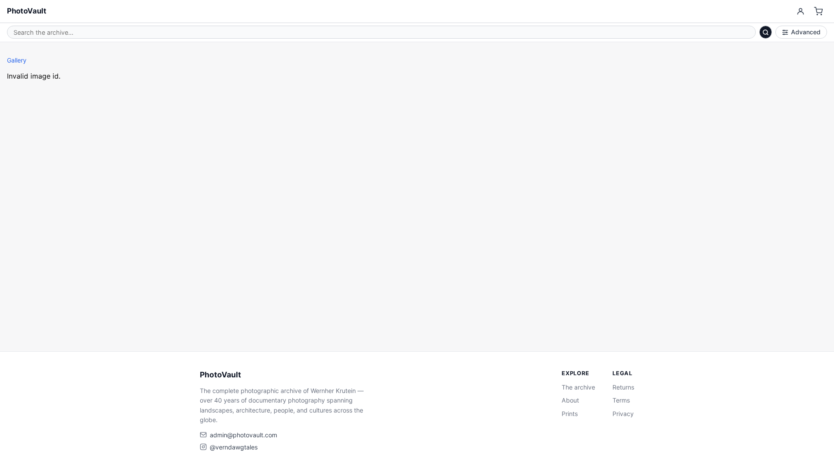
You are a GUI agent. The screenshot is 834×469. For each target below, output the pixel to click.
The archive (578, 387)
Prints (570, 413)
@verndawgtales (234, 447)
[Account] (800, 11)
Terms (621, 400)
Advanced (806, 32)
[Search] (765, 32)
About (570, 400)
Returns (623, 387)
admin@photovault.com (243, 435)
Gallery (16, 60)
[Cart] (818, 11)
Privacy (623, 413)
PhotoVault (26, 11)
